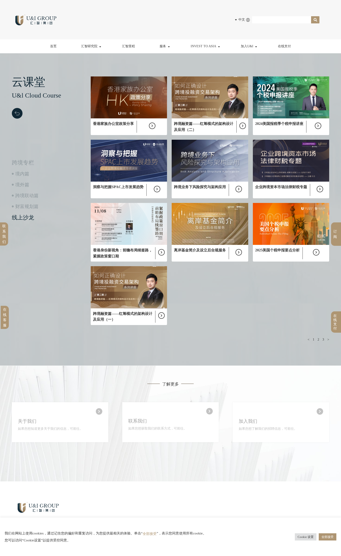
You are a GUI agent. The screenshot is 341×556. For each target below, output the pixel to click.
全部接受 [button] (328, 537)
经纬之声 (91, 78)
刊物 (88, 89)
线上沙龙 (23, 218)
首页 (53, 46)
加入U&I (247, 46)
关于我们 (27, 421)
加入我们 (248, 421)
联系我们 (137, 420)
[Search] (315, 19)
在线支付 (284, 46)
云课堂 (89, 68)
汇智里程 (128, 46)
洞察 (88, 58)
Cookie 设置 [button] (306, 537)
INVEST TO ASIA (203, 46)
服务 (163, 46)
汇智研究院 (89, 46)
